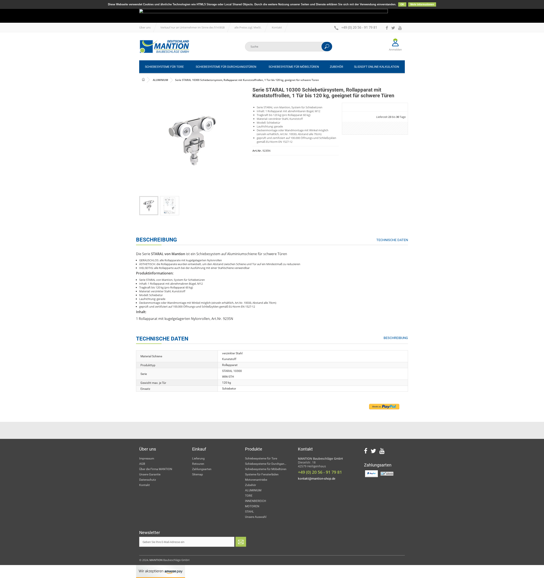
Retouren (198, 463)
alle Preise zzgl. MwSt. (248, 27)
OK (402, 4)
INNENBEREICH (255, 501)
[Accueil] (164, 46)
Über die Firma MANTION (155, 469)
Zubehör (250, 485)
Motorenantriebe (256, 479)
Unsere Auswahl (255, 517)
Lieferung (198, 458)
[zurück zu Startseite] (147, 79)
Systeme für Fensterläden (262, 474)
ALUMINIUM (253, 490)
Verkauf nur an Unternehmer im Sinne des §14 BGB (192, 27)
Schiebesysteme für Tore (261, 458)
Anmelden (395, 49)
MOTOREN (252, 506)
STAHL (249, 511)
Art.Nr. (257, 151)
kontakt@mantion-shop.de (316, 478)
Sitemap (197, 474)
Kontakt (277, 27)
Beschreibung (396, 338)
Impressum (146, 458)
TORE (248, 495)
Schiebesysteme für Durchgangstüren (268, 463)
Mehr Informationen (422, 4)
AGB (142, 463)
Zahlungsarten (201, 469)
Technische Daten (392, 240)
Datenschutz (147, 479)
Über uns (145, 27)
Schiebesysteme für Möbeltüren (265, 469)
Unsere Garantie (149, 474)
